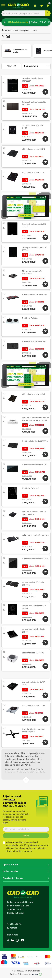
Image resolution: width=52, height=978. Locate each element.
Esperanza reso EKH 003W (33, 653)
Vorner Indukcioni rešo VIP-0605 (34, 683)
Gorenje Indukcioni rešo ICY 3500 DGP (34, 103)
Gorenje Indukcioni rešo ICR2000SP (32, 79)
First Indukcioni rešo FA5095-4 (35, 465)
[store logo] (18, 5)
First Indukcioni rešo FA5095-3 (35, 441)
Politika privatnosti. (23, 851)
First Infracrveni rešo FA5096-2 (34, 294)
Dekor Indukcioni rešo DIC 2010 (35, 535)
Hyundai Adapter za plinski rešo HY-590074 (33, 730)
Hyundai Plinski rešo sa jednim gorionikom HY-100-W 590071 (35, 419)
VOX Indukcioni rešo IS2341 (33, 394)
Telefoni (34, 22)
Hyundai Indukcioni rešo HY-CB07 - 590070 (34, 513)
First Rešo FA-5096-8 (30, 488)
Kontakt (13, 928)
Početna (8, 30)
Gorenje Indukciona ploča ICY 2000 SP (34, 248)
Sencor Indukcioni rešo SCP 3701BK (34, 607)
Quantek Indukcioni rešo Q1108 (32, 126)
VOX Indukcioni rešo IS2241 (33, 706)
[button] (4, 78)
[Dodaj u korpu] (45, 92)
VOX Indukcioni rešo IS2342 (33, 172)
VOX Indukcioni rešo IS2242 (33, 149)
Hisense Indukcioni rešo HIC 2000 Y (34, 225)
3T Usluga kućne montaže (18, 22)
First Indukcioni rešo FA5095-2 (35, 559)
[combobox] (26, 13)
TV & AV (43, 22)
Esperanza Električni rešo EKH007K (33, 583)
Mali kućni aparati (22, 30)
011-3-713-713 (15, 924)
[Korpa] (48, 5)
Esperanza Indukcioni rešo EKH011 (33, 630)
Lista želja (41, 5)
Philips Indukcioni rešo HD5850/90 (32, 272)
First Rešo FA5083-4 (30, 318)
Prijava (35, 5)
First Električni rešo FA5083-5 (34, 342)
